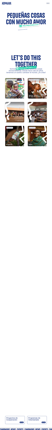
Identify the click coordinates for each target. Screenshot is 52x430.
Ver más (21, 422)
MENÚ (48, 3)
